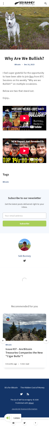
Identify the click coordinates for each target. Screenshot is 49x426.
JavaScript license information (24, 409)
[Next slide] (46, 340)
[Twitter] (24, 423)
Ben (31, 76)
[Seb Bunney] (24, 245)
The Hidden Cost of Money (32, 387)
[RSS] (28, 394)
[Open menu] (3, 3)
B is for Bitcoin (11, 387)
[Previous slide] (3, 340)
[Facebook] (13, 423)
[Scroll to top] (35, 423)
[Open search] (45, 3)
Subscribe (24, 223)
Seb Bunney (24, 255)
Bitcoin (18, 64)
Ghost (31, 403)
